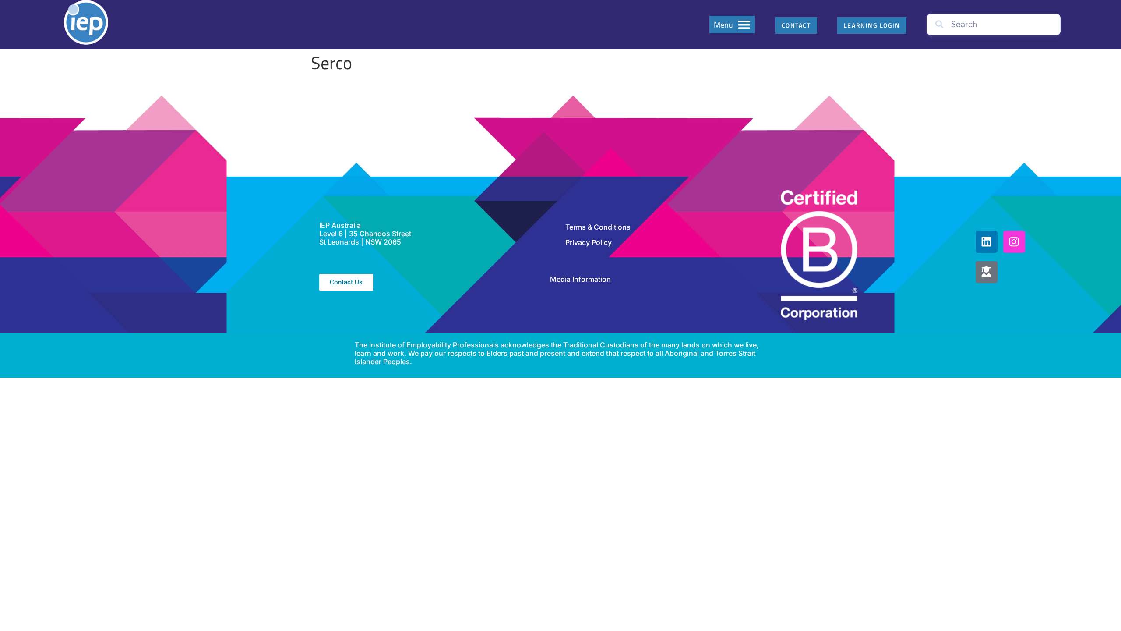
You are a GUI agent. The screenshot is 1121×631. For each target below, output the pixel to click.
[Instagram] (1014, 242)
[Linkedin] (987, 242)
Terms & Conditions (598, 227)
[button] (732, 24)
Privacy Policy (588, 242)
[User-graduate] (987, 272)
